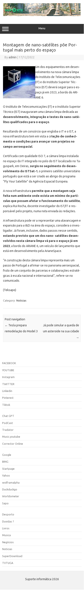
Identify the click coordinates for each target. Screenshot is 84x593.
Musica (6, 535)
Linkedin (7, 390)
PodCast (7, 422)
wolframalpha (11, 482)
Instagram (8, 376)
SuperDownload (12, 556)
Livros (5, 528)
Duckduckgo (9, 489)
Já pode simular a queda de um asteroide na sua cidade (61, 331)
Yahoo (6, 475)
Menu (41, 28)
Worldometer (10, 496)
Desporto (8, 514)
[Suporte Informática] (42, 15)
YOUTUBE (8, 370)
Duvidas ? (8, 521)
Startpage (8, 468)
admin (13, 57)
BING (5, 461)
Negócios (8, 542)
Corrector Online (12, 443)
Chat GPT (8, 415)
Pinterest (8, 397)
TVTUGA (7, 562)
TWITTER (8, 384)
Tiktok (6, 404)
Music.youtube (11, 436)
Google (6, 454)
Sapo (5, 503)
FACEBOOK (9, 363)
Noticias (21, 300)
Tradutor (8, 429)
